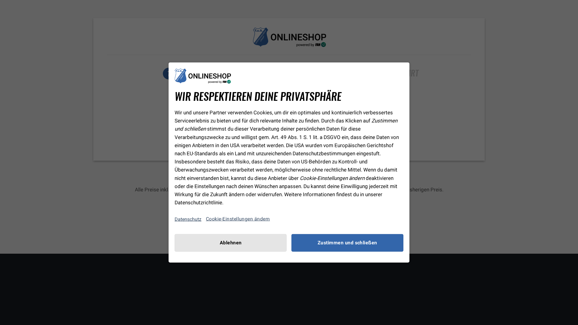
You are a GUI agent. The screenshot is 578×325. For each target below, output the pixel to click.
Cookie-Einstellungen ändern (238, 219)
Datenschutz (188, 219)
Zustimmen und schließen (347, 243)
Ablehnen (231, 243)
